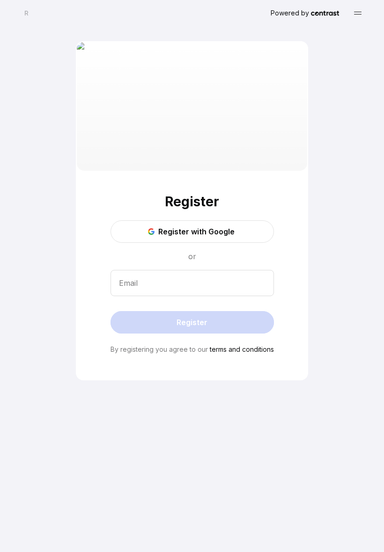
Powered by (290, 13)
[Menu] (357, 13)
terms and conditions (242, 349)
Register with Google (196, 231)
